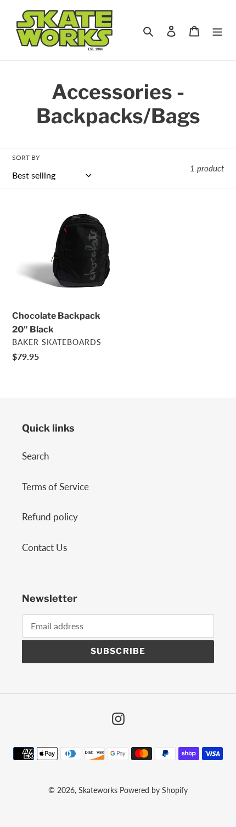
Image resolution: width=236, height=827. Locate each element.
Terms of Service (55, 486)
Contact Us (44, 547)
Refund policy (50, 516)
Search (35, 456)
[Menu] (217, 30)
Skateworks (97, 790)
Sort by (26, 157)
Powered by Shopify (154, 790)
